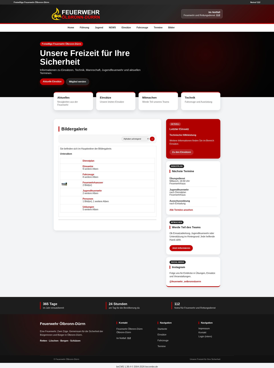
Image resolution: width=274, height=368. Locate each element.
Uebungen (88, 207)
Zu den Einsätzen (181, 152)
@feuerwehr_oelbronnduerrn (185, 281)
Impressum (204, 328)
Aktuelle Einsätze (52, 81)
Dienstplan (88, 161)
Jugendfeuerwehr (92, 190)
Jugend (99, 27)
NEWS (112, 27)
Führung (84, 27)
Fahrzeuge (142, 27)
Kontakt (202, 332)
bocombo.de (151, 366)
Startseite (162, 329)
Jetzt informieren (181, 248)
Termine (158, 27)
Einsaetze (88, 166)
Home (71, 27)
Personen (88, 199)
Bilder (171, 27)
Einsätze (126, 27)
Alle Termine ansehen (181, 210)
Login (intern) (205, 336)
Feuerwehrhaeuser (93, 182)
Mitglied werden (77, 81)
